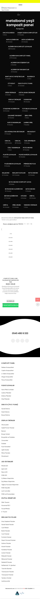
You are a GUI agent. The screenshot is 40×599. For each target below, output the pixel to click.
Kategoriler (20, 28)
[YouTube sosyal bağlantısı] (22, 1)
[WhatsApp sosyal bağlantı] (27, 341)
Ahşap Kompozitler (7, 377)
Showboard (4, 456)
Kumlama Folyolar (6, 549)
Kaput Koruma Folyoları (8, 540)
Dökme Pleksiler (6, 396)
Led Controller (5, 491)
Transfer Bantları (6, 568)
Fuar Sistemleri (5, 446)
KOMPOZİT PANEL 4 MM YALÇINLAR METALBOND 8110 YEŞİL (10, 280)
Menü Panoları (5, 453)
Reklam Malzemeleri (7, 217)
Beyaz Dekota (5, 415)
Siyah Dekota (5, 412)
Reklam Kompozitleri (7, 367)
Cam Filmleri (5, 527)
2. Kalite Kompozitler (7, 373)
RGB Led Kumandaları (8, 494)
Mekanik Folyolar (6, 556)
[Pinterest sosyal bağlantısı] (25, 1)
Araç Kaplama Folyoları (8, 521)
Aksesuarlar (5, 424)
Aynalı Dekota (5, 408)
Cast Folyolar (5, 534)
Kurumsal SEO (5, 505)
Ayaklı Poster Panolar (7, 428)
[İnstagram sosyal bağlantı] (20, 1)
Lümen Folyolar (5, 553)
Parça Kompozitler (7, 380)
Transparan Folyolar (7, 575)
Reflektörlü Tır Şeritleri (8, 565)
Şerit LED (4, 469)
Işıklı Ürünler (5, 450)
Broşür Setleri (5, 434)
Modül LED (4, 465)
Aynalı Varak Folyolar (7, 524)
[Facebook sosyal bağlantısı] (15, 1)
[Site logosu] (10, 9)
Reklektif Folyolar (6, 562)
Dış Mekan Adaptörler (8, 481)
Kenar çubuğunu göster (10, 224)
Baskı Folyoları (5, 531)
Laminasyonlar (5, 581)
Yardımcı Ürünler (6, 578)
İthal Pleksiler (5, 399)
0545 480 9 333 (20, 333)
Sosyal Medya (5, 508)
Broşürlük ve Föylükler (8, 437)
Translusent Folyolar (7, 571)
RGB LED (4, 475)
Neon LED (4, 472)
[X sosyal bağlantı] (17, 1)
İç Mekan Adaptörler (7, 478)
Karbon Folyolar (6, 543)
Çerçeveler (4, 440)
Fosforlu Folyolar (6, 537)
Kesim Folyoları (5, 546)
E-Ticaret (4, 511)
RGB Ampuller (5, 488)
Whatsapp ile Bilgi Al (11, 305)
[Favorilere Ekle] (10, 296)
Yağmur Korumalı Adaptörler (10, 484)
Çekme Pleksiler (6, 393)
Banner (3, 431)
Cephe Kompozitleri (7, 370)
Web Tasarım (5, 502)
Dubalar (3, 443)
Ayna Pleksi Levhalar (7, 389)
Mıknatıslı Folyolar (6, 559)
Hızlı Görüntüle (10, 309)
